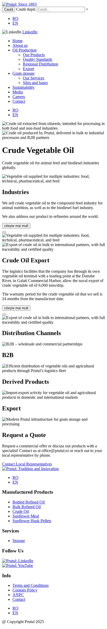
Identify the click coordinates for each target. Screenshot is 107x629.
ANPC (18, 595)
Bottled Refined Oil (28, 502)
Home (17, 41)
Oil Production (24, 50)
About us (20, 45)
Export (28, 68)
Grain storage (23, 73)
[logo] (19, 4)
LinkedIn (29, 32)
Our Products (34, 55)
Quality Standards (37, 59)
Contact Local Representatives (27, 464)
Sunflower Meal (25, 516)
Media (17, 92)
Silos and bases (35, 82)
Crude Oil (20, 511)
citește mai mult (16, 226)
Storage (18, 540)
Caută (8, 9)
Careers (18, 96)
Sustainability (23, 87)
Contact (18, 101)
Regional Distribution (40, 64)
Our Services (33, 78)
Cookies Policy (24, 590)
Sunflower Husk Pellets (31, 521)
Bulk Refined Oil (26, 507)
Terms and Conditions (30, 585)
